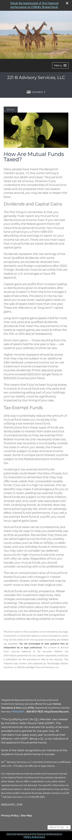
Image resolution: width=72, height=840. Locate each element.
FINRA (15, 711)
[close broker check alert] (67, 3)
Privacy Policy (10, 815)
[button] (60, 65)
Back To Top (57, 827)
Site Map (26, 815)
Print (10, 109)
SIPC (22, 711)
